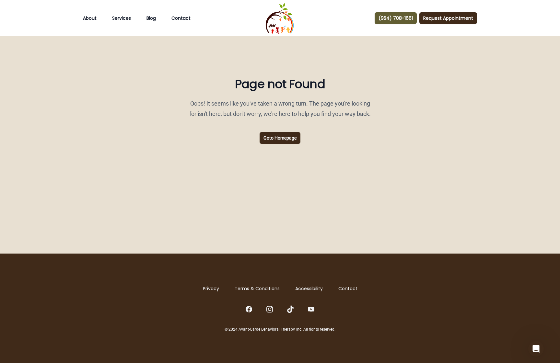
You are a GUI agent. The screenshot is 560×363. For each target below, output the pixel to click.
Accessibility (309, 288)
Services (121, 18)
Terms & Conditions (257, 288)
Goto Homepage (280, 138)
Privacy (211, 288)
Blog (151, 18)
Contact (181, 18)
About (90, 18)
